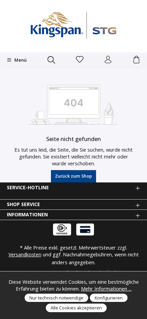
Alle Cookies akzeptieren (76, 308)
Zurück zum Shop (73, 176)
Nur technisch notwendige (56, 298)
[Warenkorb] (136, 60)
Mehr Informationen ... (106, 288)
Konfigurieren (109, 298)
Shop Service (23, 204)
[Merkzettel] (79, 60)
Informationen (27, 214)
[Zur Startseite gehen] (73, 25)
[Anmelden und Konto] (108, 60)
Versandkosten (25, 254)
